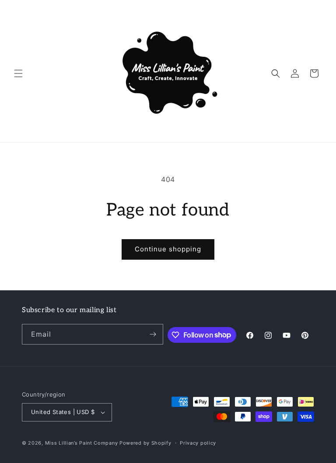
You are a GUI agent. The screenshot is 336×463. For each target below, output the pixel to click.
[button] (18, 73)
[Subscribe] (153, 334)
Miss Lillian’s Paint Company (81, 443)
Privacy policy (198, 443)
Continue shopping (168, 249)
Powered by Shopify (145, 443)
